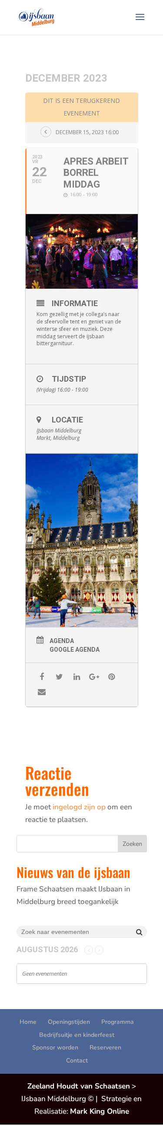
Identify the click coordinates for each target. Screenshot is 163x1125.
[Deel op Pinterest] (111, 677)
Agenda (62, 640)
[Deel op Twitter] (59, 677)
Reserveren (105, 1047)
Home (28, 1022)
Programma (117, 1022)
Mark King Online (99, 1111)
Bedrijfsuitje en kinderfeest (76, 1035)
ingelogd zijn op (79, 807)
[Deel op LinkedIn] (76, 677)
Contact (77, 1060)
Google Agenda (75, 649)
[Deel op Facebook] (42, 677)
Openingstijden (69, 1022)
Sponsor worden (55, 1047)
